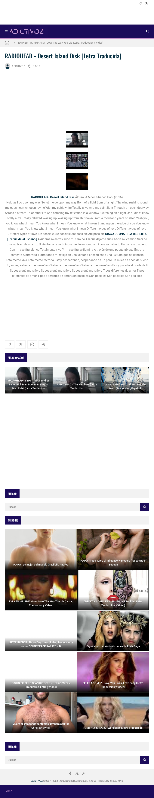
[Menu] (6, 31)
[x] (147, 3)
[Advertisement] (77, 15)
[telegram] (43, 344)
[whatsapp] (32, 344)
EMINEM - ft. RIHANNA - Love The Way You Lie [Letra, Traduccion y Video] (60, 42)
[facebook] (140, 3)
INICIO (8, 791)
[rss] (84, 773)
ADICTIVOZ (18, 66)
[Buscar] (147, 31)
